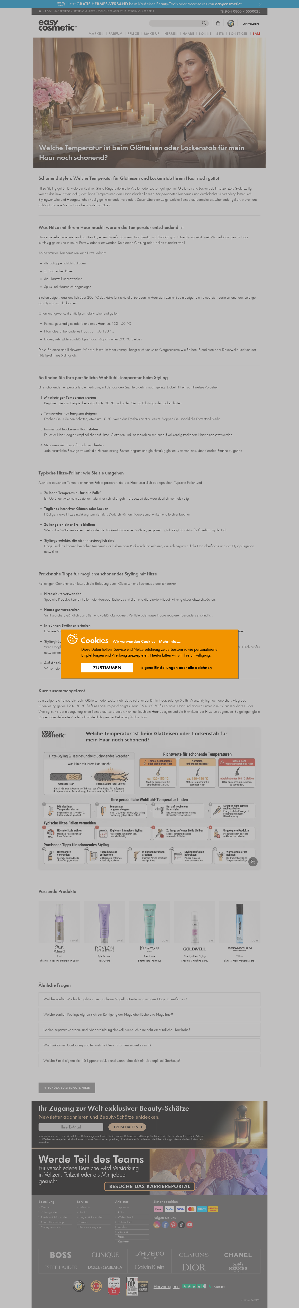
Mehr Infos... (170, 641)
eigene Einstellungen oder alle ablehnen (176, 667)
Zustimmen (107, 667)
